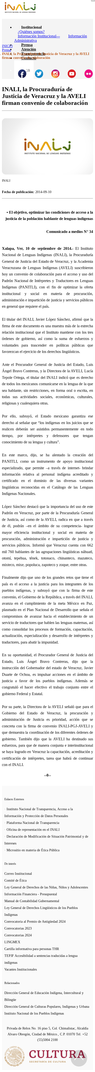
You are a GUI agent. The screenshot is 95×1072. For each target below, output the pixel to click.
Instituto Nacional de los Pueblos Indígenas (34, 1013)
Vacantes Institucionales (20, 969)
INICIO (7, 46)
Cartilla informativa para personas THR (31, 949)
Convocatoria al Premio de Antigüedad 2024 (35, 921)
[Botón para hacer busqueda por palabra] (20, 66)
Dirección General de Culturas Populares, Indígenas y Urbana (46, 1006)
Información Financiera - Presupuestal (30, 894)
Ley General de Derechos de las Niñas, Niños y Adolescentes (46, 887)
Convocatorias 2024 (18, 935)
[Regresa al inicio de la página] (79, 1058)
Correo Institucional (18, 873)
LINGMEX (12, 942)
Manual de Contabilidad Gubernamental (31, 901)
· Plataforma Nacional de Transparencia (31, 823)
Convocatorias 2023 (18, 928)
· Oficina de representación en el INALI (32, 829)
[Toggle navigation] (93, 0)
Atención (28, 49)
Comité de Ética (15, 880)
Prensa (27, 45)
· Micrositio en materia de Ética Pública (31, 850)
